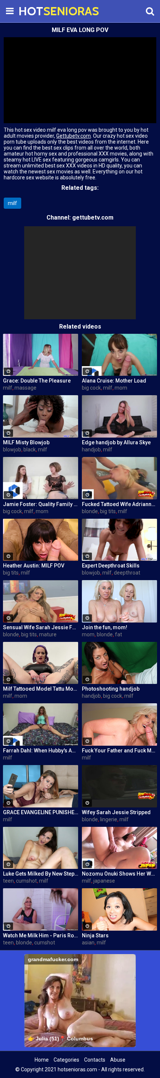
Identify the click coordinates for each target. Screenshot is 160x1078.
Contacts (94, 1060)
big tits (108, 511)
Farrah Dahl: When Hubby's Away (40, 751)
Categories (66, 1060)
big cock (91, 388)
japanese (104, 881)
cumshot (26, 881)
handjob (91, 449)
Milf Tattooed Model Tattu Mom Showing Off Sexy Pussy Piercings (40, 689)
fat (118, 634)
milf (12, 203)
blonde (90, 511)
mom (121, 388)
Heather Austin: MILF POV (33, 566)
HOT (37, 11)
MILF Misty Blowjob (26, 442)
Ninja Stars (95, 935)
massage (25, 388)
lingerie (108, 819)
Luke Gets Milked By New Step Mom (40, 874)
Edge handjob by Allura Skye (116, 442)
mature (48, 634)
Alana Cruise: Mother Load (114, 381)
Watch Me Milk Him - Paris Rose (40, 935)
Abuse (117, 1060)
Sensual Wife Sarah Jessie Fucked (40, 627)
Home (42, 1060)
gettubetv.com (92, 217)
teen (8, 881)
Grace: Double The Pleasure (37, 381)
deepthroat (127, 573)
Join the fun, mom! (104, 627)
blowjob (12, 449)
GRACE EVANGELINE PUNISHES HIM (40, 812)
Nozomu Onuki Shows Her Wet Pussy (119, 874)
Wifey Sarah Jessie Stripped (116, 812)
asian (88, 943)
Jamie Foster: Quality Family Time (40, 504)
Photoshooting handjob (111, 689)
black (29, 449)
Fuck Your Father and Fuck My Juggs (119, 751)
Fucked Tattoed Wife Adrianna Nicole (119, 504)
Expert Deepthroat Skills (111, 566)
